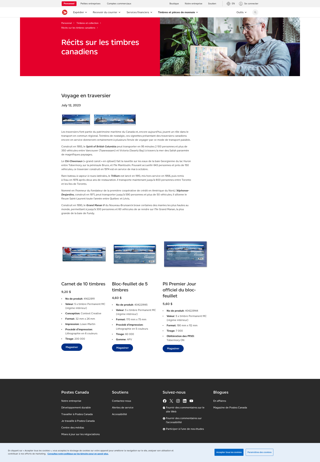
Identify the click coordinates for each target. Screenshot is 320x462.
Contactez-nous (121, 400)
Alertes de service (123, 407)
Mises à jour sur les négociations (80, 434)
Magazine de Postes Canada (230, 407)
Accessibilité (119, 414)
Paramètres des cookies (260, 452)
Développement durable (76, 407)
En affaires (219, 400)
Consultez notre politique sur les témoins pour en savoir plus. (78, 453)
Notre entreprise (71, 400)
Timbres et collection (87, 23)
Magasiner (72, 347)
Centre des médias (72, 427)
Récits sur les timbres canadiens (78, 27)
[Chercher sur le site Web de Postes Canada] (255, 12)
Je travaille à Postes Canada (78, 420)
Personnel (66, 23)
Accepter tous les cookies (229, 452)
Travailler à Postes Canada (77, 414)
